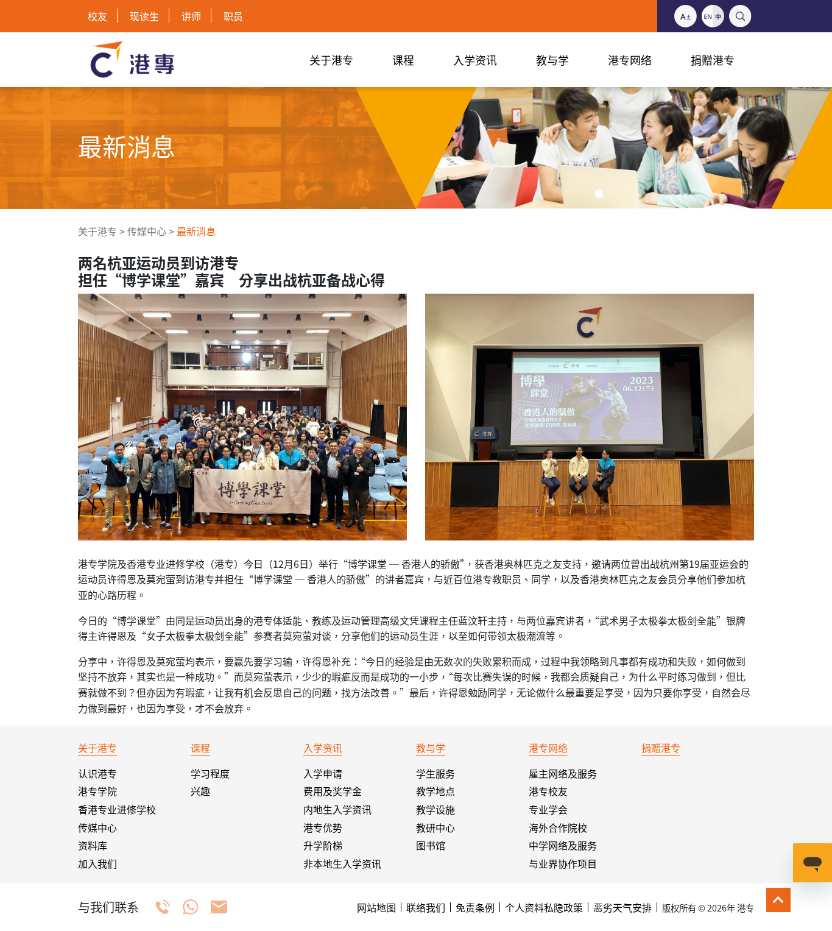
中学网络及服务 (563, 845)
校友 (97, 16)
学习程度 (210, 773)
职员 (233, 16)
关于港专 (97, 231)
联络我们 (425, 907)
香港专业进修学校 (117, 809)
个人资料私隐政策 (544, 907)
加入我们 (97, 863)
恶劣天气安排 (622, 907)
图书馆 (430, 845)
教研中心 (435, 827)
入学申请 (322, 773)
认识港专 (97, 773)
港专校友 (548, 791)
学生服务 (435, 773)
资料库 (92, 845)
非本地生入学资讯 (342, 863)
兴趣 (200, 791)
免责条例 (475, 907)
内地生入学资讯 (337, 809)
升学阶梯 (322, 845)
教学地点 (435, 791)
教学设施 (435, 809)
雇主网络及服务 (563, 773)
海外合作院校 (558, 827)
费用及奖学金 (332, 791)
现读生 (144, 16)
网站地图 (376, 907)
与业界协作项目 (563, 863)
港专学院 (97, 791)
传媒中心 (146, 231)
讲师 (191, 16)
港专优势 (322, 827)
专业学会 (548, 809)
